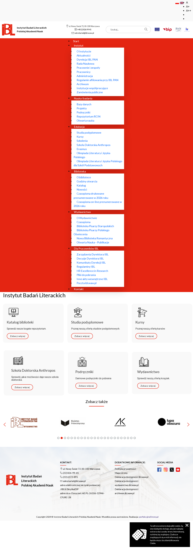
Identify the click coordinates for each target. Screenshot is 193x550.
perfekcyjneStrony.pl (148, 517)
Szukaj (147, 29)
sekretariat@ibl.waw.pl (74, 481)
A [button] (187, 2)
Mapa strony (121, 473)
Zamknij (186, 525)
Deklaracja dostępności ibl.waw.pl (131, 477)
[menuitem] (76, 41)
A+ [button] (188, 6)
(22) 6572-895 (70, 477)
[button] (51, 424)
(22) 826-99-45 (71, 473)
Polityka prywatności (125, 468)
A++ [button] (188, 10)
